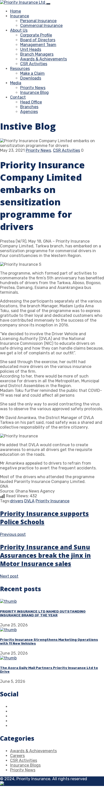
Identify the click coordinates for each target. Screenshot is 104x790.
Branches (29, 106)
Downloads (30, 78)
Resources (20, 68)
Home (15, 11)
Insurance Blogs (25, 765)
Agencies (29, 111)
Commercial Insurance (41, 25)
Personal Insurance (38, 20)
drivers (16, 501)
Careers (17, 755)
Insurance (19, 16)
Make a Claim (32, 73)
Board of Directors (37, 39)
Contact (18, 97)
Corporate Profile (36, 35)
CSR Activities (33, 63)
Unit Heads (30, 49)
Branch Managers (37, 54)
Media (15, 83)
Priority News (32, 87)
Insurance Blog (34, 92)
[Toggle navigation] (48, 4)
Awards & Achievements (43, 59)
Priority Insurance (52, 501)
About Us (19, 30)
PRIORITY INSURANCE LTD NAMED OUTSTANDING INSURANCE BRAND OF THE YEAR (43, 613)
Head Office (31, 102)
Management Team (38, 44)
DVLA (29, 501)
